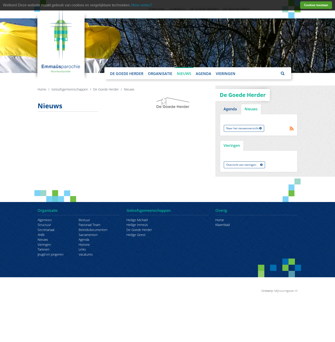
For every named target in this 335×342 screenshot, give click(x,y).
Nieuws (184, 73)
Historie (84, 244)
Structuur (44, 225)
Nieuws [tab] (251, 108)
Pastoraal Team (89, 225)
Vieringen (225, 73)
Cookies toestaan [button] (316, 5)
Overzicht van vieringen (241, 165)
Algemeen (45, 220)
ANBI (41, 235)
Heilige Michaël (137, 220)
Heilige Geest (136, 235)
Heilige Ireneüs (137, 225)
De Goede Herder (126, 73)
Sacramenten (88, 235)
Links (82, 249)
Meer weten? (141, 5)
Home (42, 89)
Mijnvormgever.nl (285, 291)
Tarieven (43, 249)
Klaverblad (222, 225)
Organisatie (160, 73)
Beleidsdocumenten (93, 230)
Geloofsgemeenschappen (70, 89)
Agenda (203, 73)
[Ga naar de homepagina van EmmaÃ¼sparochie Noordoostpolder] (61, 40)
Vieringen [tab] (232, 145)
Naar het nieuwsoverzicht (242, 128)
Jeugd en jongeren (50, 254)
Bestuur (84, 220)
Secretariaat (46, 230)
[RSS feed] (292, 128)
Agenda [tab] (230, 108)
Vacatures (86, 254)
